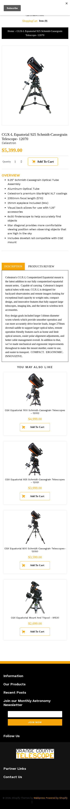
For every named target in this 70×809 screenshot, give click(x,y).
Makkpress (39, 798)
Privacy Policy (22, 801)
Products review (41, 266)
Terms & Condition (45, 801)
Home (11, 31)
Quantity (7, 161)
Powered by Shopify (56, 798)
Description (13, 266)
